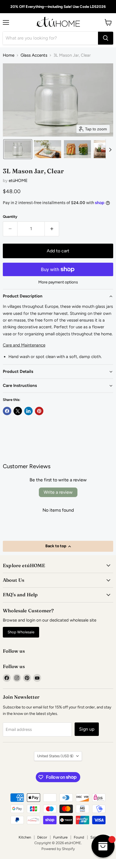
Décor (42, 837)
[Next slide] (110, 149)
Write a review (58, 492)
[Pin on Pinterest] (39, 411)
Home (8, 55)
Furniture (60, 837)
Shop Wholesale (21, 632)
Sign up (86, 729)
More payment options (58, 282)
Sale (93, 837)
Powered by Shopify (58, 849)
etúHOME (18, 180)
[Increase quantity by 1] (52, 228)
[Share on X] (18, 411)
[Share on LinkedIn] (28, 411)
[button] (18, 149)
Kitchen (25, 837)
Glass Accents (34, 55)
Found (79, 837)
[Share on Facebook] (7, 411)
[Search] (105, 38)
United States (55, 756)
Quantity (10, 216)
